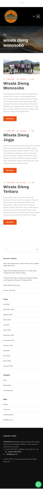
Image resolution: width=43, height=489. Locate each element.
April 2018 (6, 356)
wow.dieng (23, 79)
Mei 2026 (6, 304)
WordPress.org (8, 420)
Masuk (5, 404)
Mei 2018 (6, 350)
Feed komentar (8, 414)
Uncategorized (8, 390)
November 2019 (8, 340)
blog (32, 79)
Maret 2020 (7, 330)
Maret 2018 (7, 361)
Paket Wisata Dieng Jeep (11, 285)
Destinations (7, 385)
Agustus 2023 (7, 314)
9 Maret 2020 (10, 79)
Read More (10, 118)
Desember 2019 (8, 335)
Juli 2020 (6, 325)
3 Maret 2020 (10, 131)
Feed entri (6, 409)
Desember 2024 (8, 309)
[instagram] (22, 3)
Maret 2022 (7, 320)
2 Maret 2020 (10, 182)
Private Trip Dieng (9, 290)
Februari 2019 (8, 345)
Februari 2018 (8, 366)
